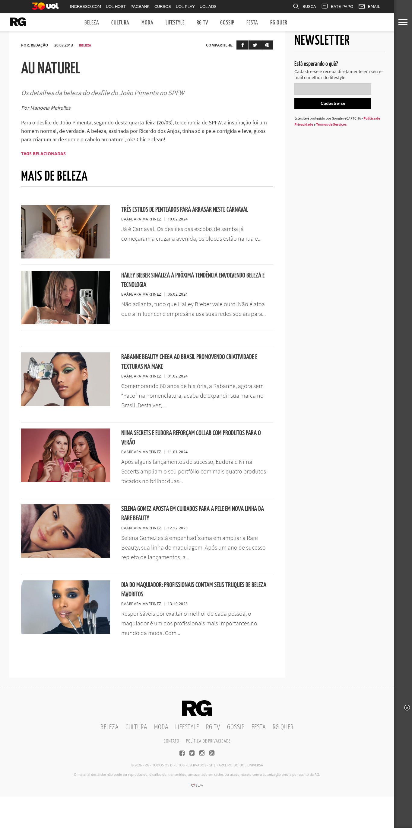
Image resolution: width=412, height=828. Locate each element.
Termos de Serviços (331, 124)
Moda (147, 23)
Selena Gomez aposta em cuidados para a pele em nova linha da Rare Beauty (192, 513)
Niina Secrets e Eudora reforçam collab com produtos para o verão (191, 438)
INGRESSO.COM (85, 6)
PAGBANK (140, 6)
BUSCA (309, 6)
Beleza (91, 23)
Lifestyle (175, 23)
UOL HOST (116, 6)
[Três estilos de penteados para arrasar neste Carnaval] (65, 256)
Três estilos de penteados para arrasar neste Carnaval (184, 209)
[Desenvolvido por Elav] (196, 787)
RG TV (202, 23)
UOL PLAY (185, 6)
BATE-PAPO (342, 6)
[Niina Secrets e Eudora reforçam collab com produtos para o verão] (65, 480)
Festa (252, 23)
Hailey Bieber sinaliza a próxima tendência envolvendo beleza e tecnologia (193, 280)
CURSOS (162, 6)
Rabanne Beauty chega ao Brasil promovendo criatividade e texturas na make (189, 362)
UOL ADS (208, 6)
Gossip (227, 23)
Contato (171, 741)
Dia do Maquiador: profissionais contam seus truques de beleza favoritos (193, 590)
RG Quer (278, 23)
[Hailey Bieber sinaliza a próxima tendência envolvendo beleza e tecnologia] (65, 322)
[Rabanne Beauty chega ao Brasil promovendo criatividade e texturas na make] (65, 404)
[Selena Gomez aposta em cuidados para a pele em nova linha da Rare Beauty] (65, 556)
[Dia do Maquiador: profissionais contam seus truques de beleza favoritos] (65, 632)
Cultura (120, 23)
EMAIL (374, 6)
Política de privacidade (208, 741)
